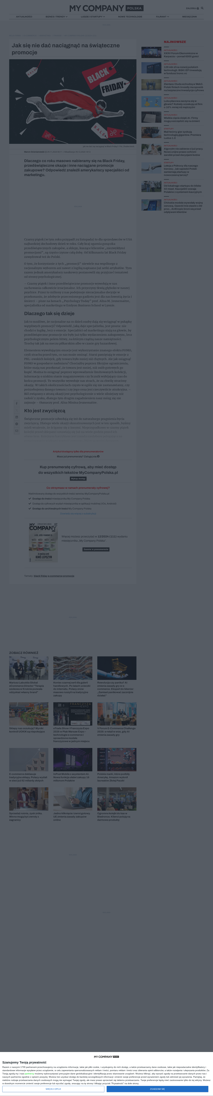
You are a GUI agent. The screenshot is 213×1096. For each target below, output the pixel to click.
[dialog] (106, 1074)
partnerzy (29, 1074)
